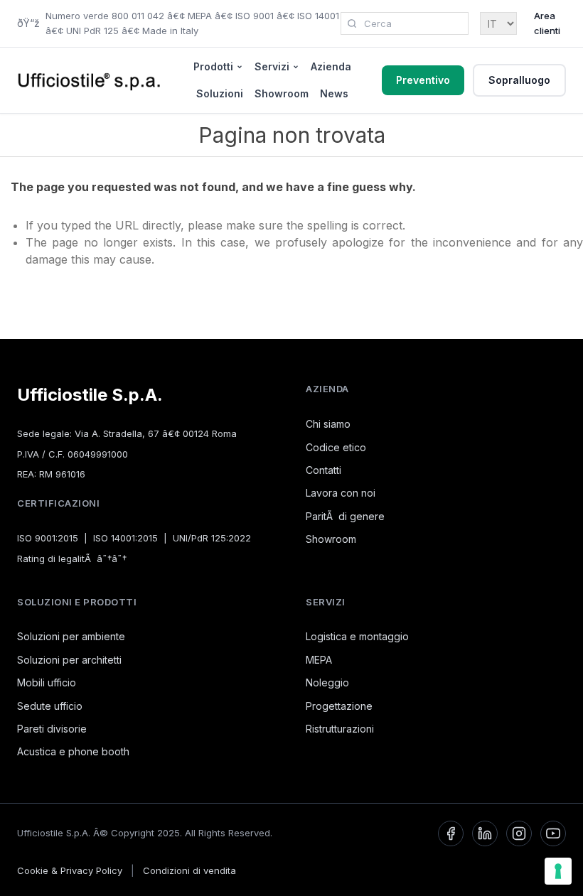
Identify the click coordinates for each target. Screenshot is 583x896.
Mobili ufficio (46, 682)
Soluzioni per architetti (69, 660)
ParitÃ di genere (345, 516)
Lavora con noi (340, 493)
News (334, 93)
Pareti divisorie (52, 729)
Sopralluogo (519, 80)
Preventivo (423, 80)
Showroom (282, 93)
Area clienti (547, 23)
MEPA (319, 660)
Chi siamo (328, 424)
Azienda (331, 66)
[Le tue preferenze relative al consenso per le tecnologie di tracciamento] (558, 871)
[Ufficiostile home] (89, 80)
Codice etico (336, 447)
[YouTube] (553, 833)
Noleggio (327, 682)
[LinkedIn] (485, 833)
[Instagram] (519, 833)
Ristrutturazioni (340, 729)
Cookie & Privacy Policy (69, 870)
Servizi (272, 66)
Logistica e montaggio (357, 636)
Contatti (323, 470)
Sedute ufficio (49, 706)
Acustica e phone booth (73, 751)
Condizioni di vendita (189, 870)
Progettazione (339, 706)
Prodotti (213, 66)
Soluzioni (219, 93)
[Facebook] (451, 833)
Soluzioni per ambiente (71, 636)
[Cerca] (352, 23)
